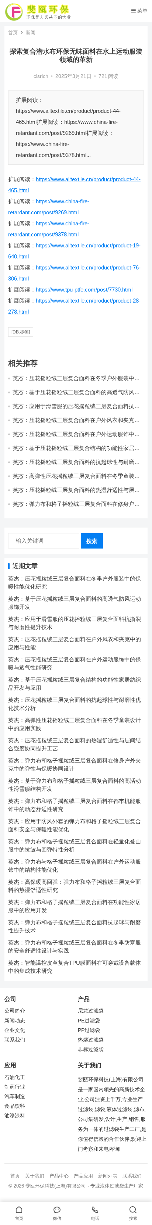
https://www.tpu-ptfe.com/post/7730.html (84, 289)
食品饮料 (14, 1106)
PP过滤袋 (89, 1030)
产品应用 (83, 1176)
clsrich (41, 76)
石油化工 (14, 1077)
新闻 (30, 32)
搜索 (91, 541)
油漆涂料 (14, 1115)
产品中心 (59, 1176)
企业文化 (14, 1030)
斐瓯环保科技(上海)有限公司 (55, 1186)
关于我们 (34, 1176)
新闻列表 (107, 1176)
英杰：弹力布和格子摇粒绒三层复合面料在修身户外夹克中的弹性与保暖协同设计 (76, 507)
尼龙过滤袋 (91, 1011)
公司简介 (14, 1011)
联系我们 (14, 1040)
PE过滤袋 (89, 1021)
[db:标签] (20, 332)
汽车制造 (14, 1096)
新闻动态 (14, 1021)
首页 (13, 32)
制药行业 (14, 1087)
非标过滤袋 (91, 1049)
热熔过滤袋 (91, 1040)
